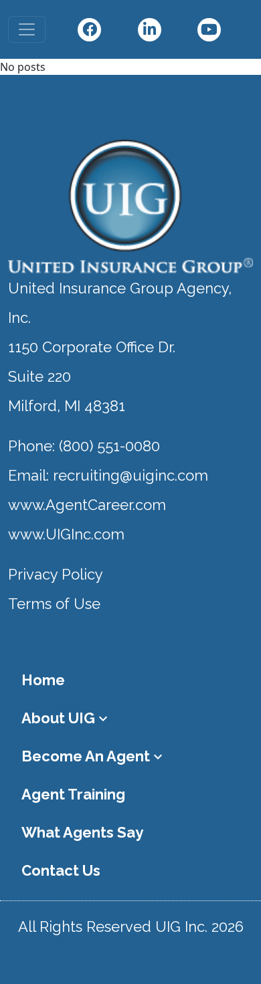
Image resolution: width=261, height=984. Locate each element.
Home (43, 680)
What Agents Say (82, 832)
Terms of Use (54, 603)
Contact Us (60, 870)
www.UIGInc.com (66, 534)
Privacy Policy (55, 574)
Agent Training (73, 794)
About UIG (66, 718)
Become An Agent (93, 756)
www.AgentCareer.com (87, 504)
